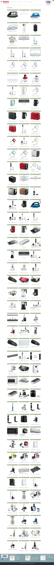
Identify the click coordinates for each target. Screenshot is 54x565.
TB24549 (9, 22)
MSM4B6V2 (32, 300)
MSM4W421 (20, 212)
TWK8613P (20, 300)
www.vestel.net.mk (32, 563)
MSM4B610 (9, 161)
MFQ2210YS (20, 60)
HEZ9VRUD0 (32, 376)
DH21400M (9, 490)
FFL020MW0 (9, 376)
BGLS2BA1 (20, 313)
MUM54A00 (20, 452)
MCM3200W (9, 300)
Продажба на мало (28, 554)
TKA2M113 (20, 199)
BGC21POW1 (21, 515)
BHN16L (9, 275)
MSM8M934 (20, 351)
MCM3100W (20, 262)
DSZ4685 (20, 35)
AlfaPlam (15, 1)
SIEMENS (28, 1)
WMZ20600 (20, 174)
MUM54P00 (32, 452)
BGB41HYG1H (21, 401)
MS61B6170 (32, 237)
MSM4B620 (9, 212)
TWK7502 (9, 98)
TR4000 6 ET (20, 477)
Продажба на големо (13, 554)
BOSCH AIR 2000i (10, 515)
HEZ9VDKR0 (9, 414)
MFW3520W (9, 262)
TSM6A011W (21, 22)
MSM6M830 (32, 262)
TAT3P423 (9, 174)
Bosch (11, 1)
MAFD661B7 (9, 477)
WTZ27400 (20, 338)
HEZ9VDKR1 (32, 401)
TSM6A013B (32, 22)
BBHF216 (9, 401)
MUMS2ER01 (21, 439)
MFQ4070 (32, 161)
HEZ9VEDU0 (20, 237)
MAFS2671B (20, 414)
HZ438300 (9, 237)
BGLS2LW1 (32, 313)
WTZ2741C (9, 313)
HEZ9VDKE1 (32, 351)
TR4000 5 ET (32, 439)
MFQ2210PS (9, 60)
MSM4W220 (20, 136)
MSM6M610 (32, 212)
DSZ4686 (20, 98)
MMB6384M (9, 439)
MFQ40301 (32, 136)
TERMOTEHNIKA (20, 1)
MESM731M (32, 540)
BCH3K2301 (20, 540)
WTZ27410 (9, 73)
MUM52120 (32, 490)
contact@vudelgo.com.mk (20, 557)
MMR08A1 (32, 73)
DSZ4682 (32, 174)
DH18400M (32, 477)
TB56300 (32, 199)
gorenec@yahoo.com (50, 556)
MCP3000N (9, 35)
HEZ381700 (9, 351)
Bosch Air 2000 (21, 490)
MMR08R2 (20, 73)
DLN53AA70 (20, 376)
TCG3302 (32, 275)
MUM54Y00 (9, 452)
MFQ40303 (9, 136)
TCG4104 (20, 275)
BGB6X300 (32, 414)
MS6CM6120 (9, 199)
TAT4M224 (9, 123)
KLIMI (25, 1)
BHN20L (9, 338)
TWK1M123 (32, 98)
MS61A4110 (20, 123)
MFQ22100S (32, 60)
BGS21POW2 (9, 540)
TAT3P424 (20, 161)
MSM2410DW (32, 35)
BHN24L (32, 338)
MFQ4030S (32, 123)
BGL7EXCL (32, 515)
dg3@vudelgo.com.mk (35, 557)
